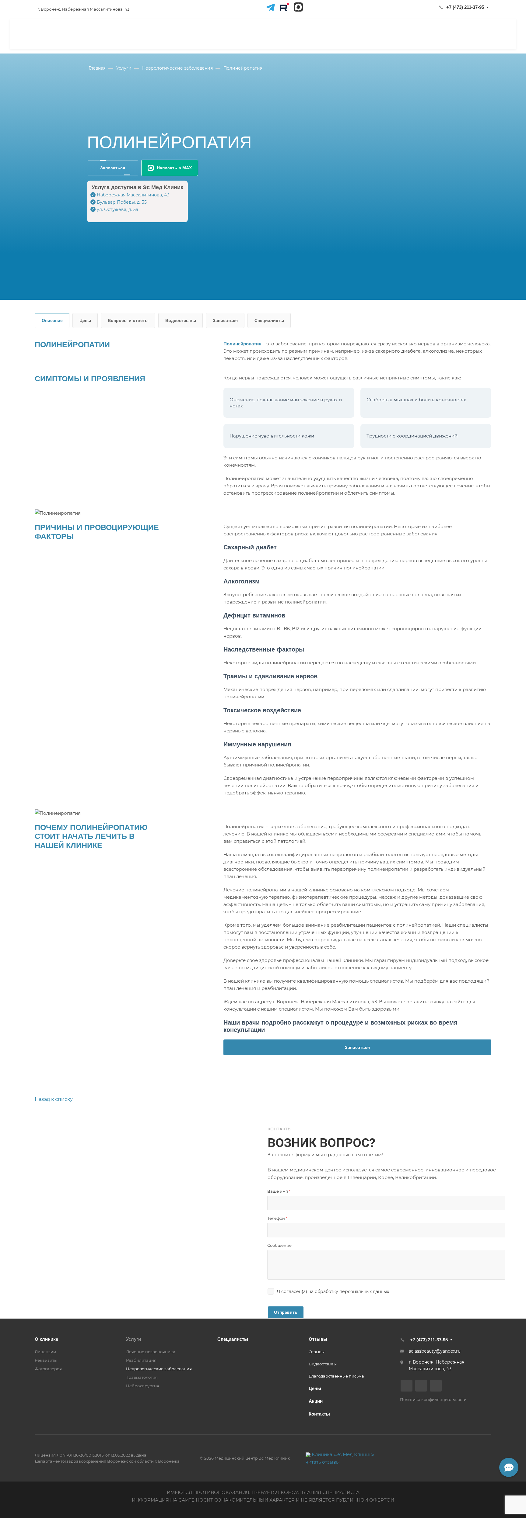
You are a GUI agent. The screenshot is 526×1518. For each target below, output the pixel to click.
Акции (316, 1401)
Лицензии (45, 1351)
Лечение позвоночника (150, 1351)
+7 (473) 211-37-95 (465, 7)
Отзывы (318, 1339)
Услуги (133, 1339)
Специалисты (269, 320)
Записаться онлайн (467, 33)
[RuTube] (284, 7)
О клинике (46, 1339)
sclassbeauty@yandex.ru (435, 1351)
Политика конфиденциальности (433, 1399)
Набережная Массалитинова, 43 (133, 195)
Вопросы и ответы (128, 320)
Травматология (142, 1377)
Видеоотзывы (180, 320)
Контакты (319, 1413)
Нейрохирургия (142, 1385)
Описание (52, 320)
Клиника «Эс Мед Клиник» (343, 1454)
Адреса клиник (351, 34)
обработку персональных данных (352, 1291)
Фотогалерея (48, 1368)
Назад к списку (54, 1099)
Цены (85, 320)
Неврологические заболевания (159, 1368)
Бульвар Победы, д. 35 (122, 202)
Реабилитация (141, 1360)
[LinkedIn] (298, 7)
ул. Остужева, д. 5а (117, 209)
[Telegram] (270, 7)
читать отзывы (323, 1462)
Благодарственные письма (336, 1376)
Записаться (112, 167)
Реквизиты (46, 1360)
